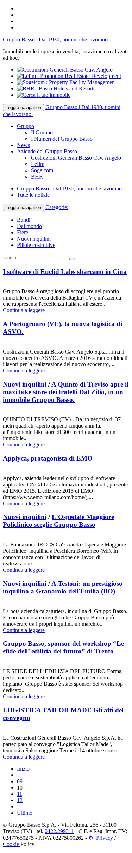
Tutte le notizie (33, 195)
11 (19, 794)
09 (20, 781)
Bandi (23, 220)
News (23, 145)
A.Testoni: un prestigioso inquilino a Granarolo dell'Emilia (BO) (62, 587)
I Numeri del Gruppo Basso (62, 139)
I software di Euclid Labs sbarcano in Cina (65, 271)
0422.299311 (59, 831)
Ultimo (24, 813)
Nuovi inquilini (34, 239)
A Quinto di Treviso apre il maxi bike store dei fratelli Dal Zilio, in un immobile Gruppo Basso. (65, 392)
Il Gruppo (42, 132)
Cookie (11, 844)
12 (20, 800)
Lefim (37, 164)
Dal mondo (29, 226)
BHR (37, 177)
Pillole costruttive (36, 245)
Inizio (23, 769)
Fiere (22, 232)
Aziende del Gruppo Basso (47, 151)
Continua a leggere (24, 310)
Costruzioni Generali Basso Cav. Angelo (76, 158)
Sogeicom (42, 170)
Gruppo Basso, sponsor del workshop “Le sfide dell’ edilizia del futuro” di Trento (63, 647)
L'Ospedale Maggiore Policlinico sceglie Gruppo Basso (58, 520)
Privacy (104, 838)
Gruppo (25, 126)
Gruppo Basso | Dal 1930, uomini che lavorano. (56, 39)
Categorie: (56, 207)
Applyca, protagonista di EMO (48, 458)
